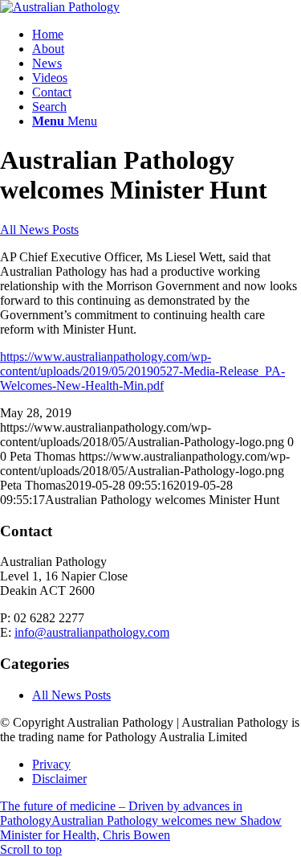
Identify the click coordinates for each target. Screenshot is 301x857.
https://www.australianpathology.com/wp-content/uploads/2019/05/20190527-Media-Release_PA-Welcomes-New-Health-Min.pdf (142, 371)
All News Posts (39, 229)
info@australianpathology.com (91, 632)
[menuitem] (166, 34)
